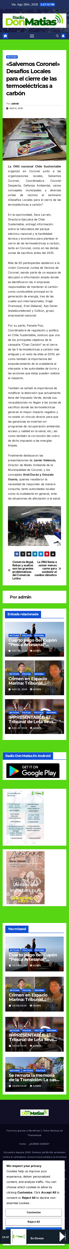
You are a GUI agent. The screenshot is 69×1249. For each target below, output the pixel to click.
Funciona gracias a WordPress (23, 1130)
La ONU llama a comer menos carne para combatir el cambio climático (45, 568)
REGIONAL (39, 635)
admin (15, 103)
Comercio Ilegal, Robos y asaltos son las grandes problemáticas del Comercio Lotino (23, 570)
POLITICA (26, 635)
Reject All (34, 1221)
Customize (34, 1212)
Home (22, 1143)
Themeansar (34, 1135)
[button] (57, 36)
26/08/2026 (19, 965)
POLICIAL (26, 674)
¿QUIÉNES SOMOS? (39, 1143)
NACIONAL (15, 1071)
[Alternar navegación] (32, 35)
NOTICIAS (12, 57)
